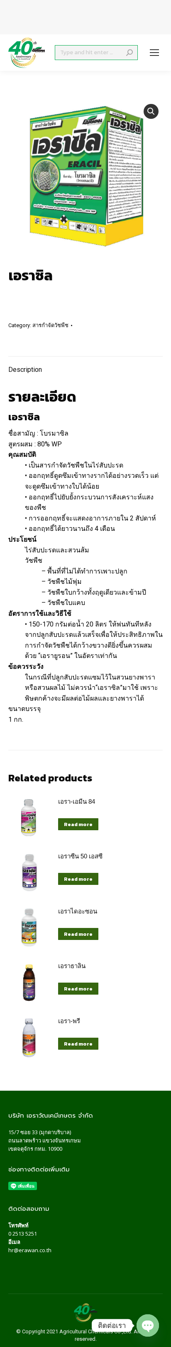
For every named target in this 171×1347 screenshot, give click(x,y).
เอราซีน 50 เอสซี (80, 856)
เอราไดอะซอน (77, 911)
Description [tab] (25, 369)
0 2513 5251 (22, 1233)
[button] (151, 111)
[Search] (129, 52)
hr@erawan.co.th (29, 1250)
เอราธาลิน (72, 965)
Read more (78, 824)
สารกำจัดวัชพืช (50, 325)
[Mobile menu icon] (154, 52)
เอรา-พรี (69, 1020)
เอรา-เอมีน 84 (76, 801)
